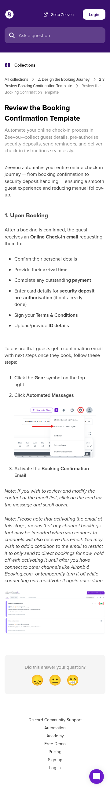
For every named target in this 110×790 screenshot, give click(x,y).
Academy (55, 736)
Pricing (55, 751)
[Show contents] (9, 65)
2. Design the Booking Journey (64, 79)
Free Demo (55, 744)
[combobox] (60, 35)
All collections (16, 79)
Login (94, 14)
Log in (55, 767)
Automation (55, 728)
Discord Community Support (55, 720)
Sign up (55, 759)
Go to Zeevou (62, 15)
